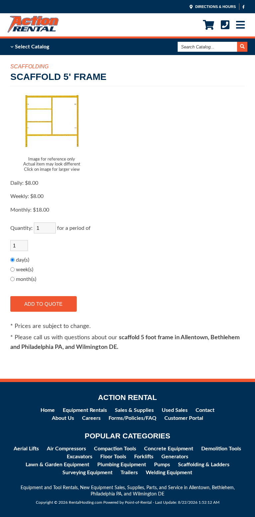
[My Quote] (208, 25)
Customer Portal (183, 418)
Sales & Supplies (134, 410)
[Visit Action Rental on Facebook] (243, 7)
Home (48, 410)
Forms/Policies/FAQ (132, 418)
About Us (63, 418)
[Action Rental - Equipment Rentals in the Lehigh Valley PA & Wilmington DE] (33, 30)
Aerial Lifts (26, 448)
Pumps (162, 464)
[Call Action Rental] (225, 25)
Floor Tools (113, 456)
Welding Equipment (169, 472)
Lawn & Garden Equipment (57, 464)
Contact (205, 410)
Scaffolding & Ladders (203, 464)
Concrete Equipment (168, 448)
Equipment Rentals (85, 410)
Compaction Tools (115, 448)
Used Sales (175, 410)
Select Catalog (31, 46)
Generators (174, 456)
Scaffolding (29, 66)
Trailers (129, 472)
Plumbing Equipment (121, 464)
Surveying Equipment (87, 472)
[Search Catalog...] (242, 47)
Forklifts (143, 456)
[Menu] (240, 25)
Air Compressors (66, 448)
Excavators (79, 456)
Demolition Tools (221, 448)
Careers (91, 418)
